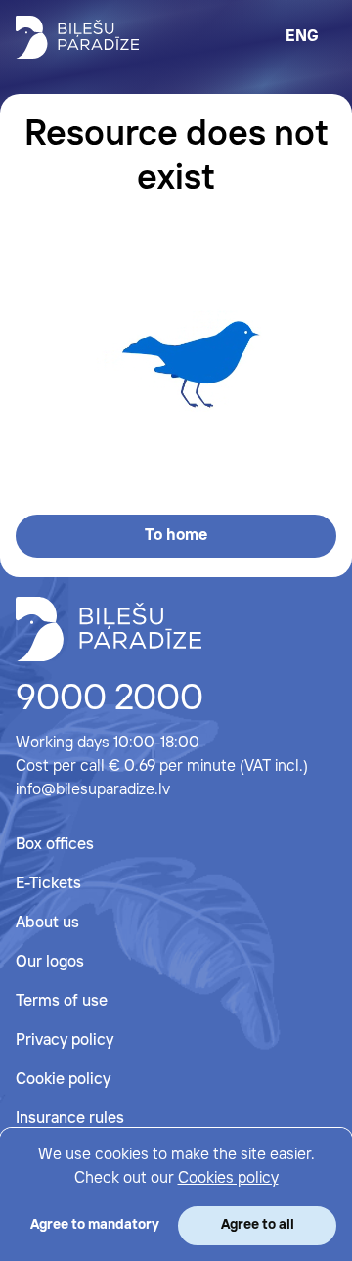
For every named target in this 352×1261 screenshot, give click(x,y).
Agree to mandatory (94, 1225)
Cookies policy (228, 1178)
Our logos (50, 962)
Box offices (55, 844)
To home (176, 535)
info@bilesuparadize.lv (93, 790)
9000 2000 (109, 699)
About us (47, 923)
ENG (302, 36)
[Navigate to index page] (77, 37)
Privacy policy (64, 1040)
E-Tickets (48, 884)
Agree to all (257, 1225)
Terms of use (62, 1001)
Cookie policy (63, 1079)
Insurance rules (70, 1118)
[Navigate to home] (108, 629)
